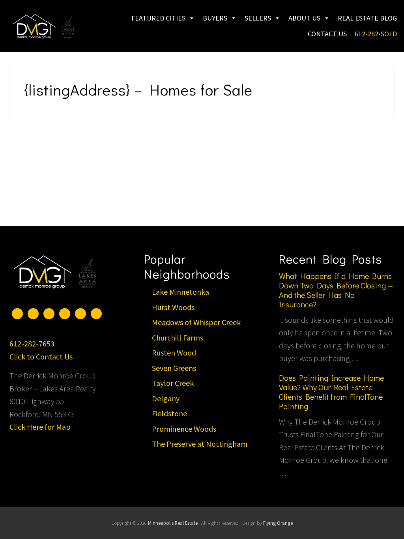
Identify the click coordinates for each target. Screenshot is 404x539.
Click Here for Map (40, 427)
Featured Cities (158, 17)
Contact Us (327, 33)
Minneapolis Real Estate (173, 523)
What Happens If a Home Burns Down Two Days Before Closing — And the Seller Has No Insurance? (336, 290)
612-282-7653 (31, 343)
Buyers (215, 17)
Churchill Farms (177, 337)
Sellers (258, 17)
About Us (304, 17)
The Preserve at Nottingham (199, 444)
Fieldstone (169, 413)
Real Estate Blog (367, 17)
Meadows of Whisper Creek (196, 322)
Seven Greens (174, 368)
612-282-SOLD (376, 33)
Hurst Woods (173, 307)
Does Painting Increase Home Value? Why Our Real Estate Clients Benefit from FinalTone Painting (331, 391)
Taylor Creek (173, 383)
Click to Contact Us (41, 356)
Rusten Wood (174, 352)
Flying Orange (278, 523)
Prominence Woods (184, 429)
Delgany (166, 398)
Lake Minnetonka (180, 292)
